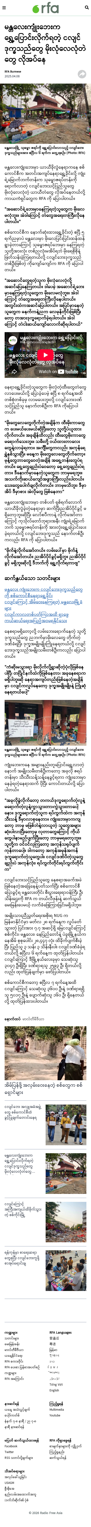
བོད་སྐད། (55, 1373)
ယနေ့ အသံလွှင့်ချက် (17, 1410)
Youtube (55, 1415)
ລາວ (52, 1361)
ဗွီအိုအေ (9, 1489)
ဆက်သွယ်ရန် (58, 1458)
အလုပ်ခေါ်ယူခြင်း (16, 1477)
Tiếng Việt (56, 1385)
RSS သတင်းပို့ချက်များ (19, 1458)
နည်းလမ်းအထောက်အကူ (20, 1494)
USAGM (9, 1483)
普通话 (54, 1338)
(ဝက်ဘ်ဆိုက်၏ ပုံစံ (17, 1500)
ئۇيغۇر (55, 1379)
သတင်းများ (12, 1338)
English (54, 1390)
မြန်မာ (53, 1350)
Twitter (9, 1452)
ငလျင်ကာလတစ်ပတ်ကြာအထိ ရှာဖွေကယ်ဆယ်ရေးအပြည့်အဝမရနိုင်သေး (37, 618)
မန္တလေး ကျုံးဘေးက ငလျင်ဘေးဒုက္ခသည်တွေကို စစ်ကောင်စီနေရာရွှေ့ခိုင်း (44, 593)
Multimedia (57, 1410)
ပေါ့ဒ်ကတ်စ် (12, 1415)
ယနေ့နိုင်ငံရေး (14, 1356)
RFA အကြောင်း (14, 1379)
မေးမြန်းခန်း (12, 1344)
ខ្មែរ (54, 1367)
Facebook (11, 1446)
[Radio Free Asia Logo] (46, 7)
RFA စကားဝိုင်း (14, 1361)
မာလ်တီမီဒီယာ (14, 1350)
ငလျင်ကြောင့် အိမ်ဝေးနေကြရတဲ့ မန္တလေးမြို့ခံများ (44, 605)
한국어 (54, 1356)
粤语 (53, 1344)
